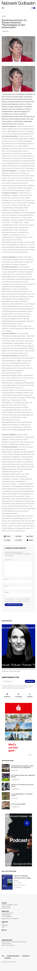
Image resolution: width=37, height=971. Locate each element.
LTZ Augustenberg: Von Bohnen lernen (22, 794)
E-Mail (7, 586)
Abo (3, 923)
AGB (3, 956)
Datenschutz (26, 956)
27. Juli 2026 (14, 798)
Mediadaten (5, 925)
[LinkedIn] (6, 930)
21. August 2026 (15, 806)
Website (7, 592)
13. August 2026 (15, 779)
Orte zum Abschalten (18, 804)
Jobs (3, 927)
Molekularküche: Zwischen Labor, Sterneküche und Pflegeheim (22, 766)
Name (6, 579)
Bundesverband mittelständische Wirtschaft (14, 941)
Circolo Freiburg (6, 943)
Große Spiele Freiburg (8, 945)
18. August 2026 (15, 788)
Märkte (4, 16)
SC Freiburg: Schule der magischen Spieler (23, 776)
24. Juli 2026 (14, 770)
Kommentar (8, 559)
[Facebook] (2, 930)
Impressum (8, 958)
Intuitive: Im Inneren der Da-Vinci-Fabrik (22, 785)
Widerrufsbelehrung (13, 956)
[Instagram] (4, 930)
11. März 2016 (5, 31)
